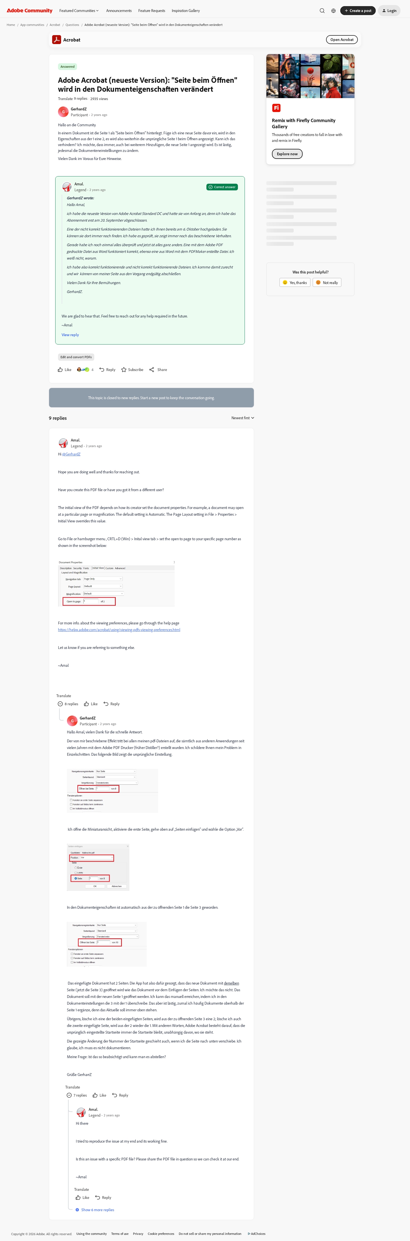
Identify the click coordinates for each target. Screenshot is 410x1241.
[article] (151, 572)
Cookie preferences (161, 1234)
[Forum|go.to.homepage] (30, 10)
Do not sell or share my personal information (210, 1234)
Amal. (79, 183)
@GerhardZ (71, 454)
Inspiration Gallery (186, 10)
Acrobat (55, 25)
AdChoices (258, 1234)
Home (11, 25)
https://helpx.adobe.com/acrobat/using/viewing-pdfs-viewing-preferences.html (119, 629)
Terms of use (120, 1234)
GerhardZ (79, 108)
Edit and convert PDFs (76, 357)
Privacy (138, 1234)
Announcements (119, 10)
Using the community (91, 1234)
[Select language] (333, 10)
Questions (72, 25)
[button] (358, 10)
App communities (32, 25)
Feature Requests (151, 10)
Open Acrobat (342, 39)
